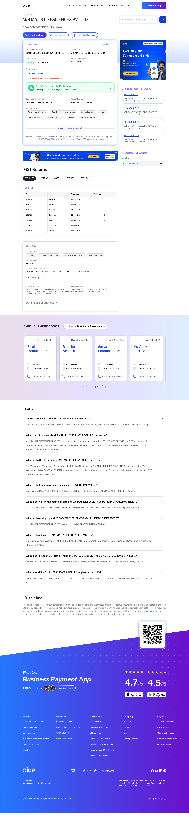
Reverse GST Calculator (94, 727)
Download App (154, 5)
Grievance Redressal (161, 733)
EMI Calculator (94, 733)
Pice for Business (27, 727)
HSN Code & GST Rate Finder (60, 727)
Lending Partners (128, 738)
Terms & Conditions (161, 721)
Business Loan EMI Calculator (94, 744)
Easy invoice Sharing (27, 744)
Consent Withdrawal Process (161, 738)
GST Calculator (94, 721)
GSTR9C (70, 178)
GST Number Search (60, 721)
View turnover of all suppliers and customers (44, 79)
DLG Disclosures (161, 744)
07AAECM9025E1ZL (134, 163)
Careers (127, 727)
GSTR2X (84, 178)
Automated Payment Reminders (27, 738)
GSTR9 (57, 178)
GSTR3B (44, 178)
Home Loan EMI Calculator (94, 738)
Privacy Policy (161, 727)
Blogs (126, 733)
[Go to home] (44, 5)
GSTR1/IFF (29, 178)
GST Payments (27, 733)
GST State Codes (60, 733)
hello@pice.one (29, 783)
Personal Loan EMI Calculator (94, 750)
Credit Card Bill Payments (27, 721)
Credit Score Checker (60, 738)
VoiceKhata (27, 750)
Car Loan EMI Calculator (94, 756)
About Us (127, 721)
